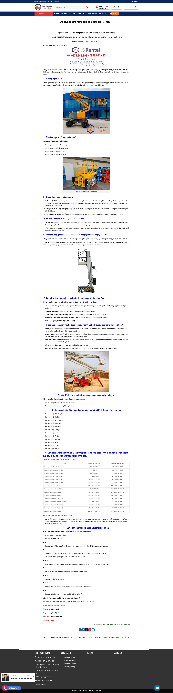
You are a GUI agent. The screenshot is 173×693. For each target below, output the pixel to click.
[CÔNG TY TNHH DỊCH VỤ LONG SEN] (44, 7)
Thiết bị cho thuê (92, 13)
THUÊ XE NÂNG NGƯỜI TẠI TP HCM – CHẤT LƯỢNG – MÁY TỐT (108, 637)
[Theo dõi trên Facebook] (130, 1)
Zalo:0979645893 (41, 684)
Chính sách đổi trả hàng (69, 663)
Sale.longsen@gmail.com (43, 677)
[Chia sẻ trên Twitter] (83, 629)
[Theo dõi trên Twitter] (134, 1)
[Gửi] (87, 7)
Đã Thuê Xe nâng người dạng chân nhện (21, 678)
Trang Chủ (57, 13)
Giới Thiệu (64, 13)
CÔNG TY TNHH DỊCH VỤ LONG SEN (46, 657)
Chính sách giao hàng (69, 667)
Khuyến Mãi (113, 14)
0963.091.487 (54, 535)
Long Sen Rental (54, 609)
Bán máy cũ (72, 13)
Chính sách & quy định (69, 657)
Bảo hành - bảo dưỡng (69, 660)
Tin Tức (101, 13)
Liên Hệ (107, 13)
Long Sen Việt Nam (56, 538)
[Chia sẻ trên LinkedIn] (93, 629)
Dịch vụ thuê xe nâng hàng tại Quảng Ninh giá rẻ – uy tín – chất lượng (65, 637)
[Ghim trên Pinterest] (89, 629)
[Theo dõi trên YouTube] (137, 1)
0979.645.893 (96, 41)
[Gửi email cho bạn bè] (86, 629)
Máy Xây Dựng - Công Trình (44, 680)
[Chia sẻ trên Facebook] (80, 629)
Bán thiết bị (81, 13)
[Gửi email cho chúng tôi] (136, 1)
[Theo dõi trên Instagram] (132, 1)
